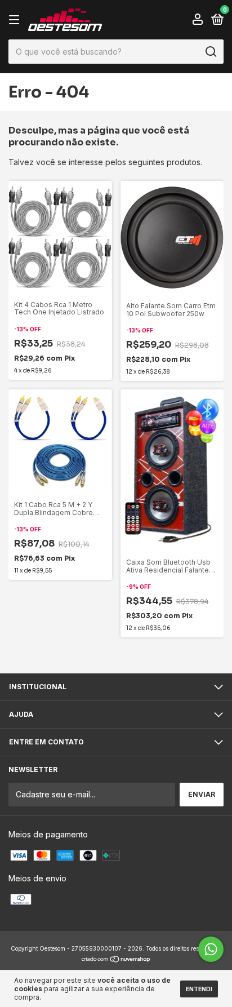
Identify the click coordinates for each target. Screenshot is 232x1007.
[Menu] (16, 20)
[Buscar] (210, 52)
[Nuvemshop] (116, 959)
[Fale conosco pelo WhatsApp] (211, 949)
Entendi (199, 989)
